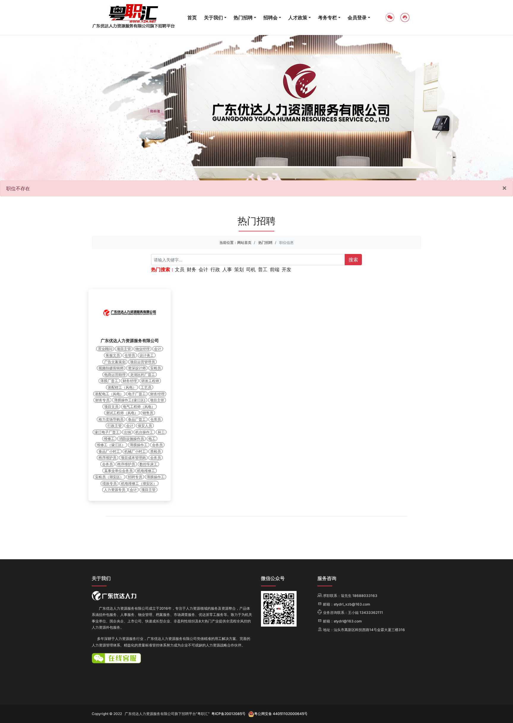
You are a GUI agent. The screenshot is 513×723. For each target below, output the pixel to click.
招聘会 (270, 17)
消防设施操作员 (131, 438)
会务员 (157, 445)
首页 (192, 17)
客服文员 (113, 355)
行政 (215, 269)
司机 (251, 269)
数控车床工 (148, 464)
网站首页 (244, 242)
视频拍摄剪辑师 (111, 368)
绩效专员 (109, 483)
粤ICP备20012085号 (228, 713)
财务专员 (102, 400)
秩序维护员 (107, 457)
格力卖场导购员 (111, 419)
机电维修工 (146, 470)
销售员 (147, 413)
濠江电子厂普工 (106, 432)
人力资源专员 (115, 489)
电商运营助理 (115, 374)
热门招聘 (243, 17)
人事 (227, 269)
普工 (262, 269)
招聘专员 (135, 477)
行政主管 (114, 425)
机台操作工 (144, 432)
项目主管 (124, 349)
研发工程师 (150, 381)
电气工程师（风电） (139, 406)
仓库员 (155, 419)
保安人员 (145, 425)
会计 (203, 269)
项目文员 (111, 406)
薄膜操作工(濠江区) (129, 400)
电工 (152, 438)
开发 (286, 269)
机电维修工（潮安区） (139, 483)
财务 (191, 269)
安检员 (155, 368)
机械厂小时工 (135, 451)
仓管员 (129, 355)
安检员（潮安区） (109, 477)
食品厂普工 (137, 419)
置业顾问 (105, 349)
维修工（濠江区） (111, 445)
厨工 (161, 432)
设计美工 (147, 355)
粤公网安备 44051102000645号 (281, 713)
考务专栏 (327, 17)
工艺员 (146, 387)
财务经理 (130, 381)
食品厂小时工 (109, 451)
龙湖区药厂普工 (142, 374)
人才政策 (297, 17)
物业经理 (142, 349)
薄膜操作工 (139, 445)
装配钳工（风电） (122, 387)
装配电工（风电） (109, 394)
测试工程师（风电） (122, 413)
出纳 (127, 432)
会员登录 (357, 17)
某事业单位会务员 (118, 470)
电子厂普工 (137, 394)
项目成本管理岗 (133, 457)
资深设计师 (137, 368)
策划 (239, 269)
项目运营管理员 (142, 362)
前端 (274, 269)
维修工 (109, 438)
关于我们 (213, 17)
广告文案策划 (115, 362)
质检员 (155, 451)
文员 (179, 269)
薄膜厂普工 (109, 381)
